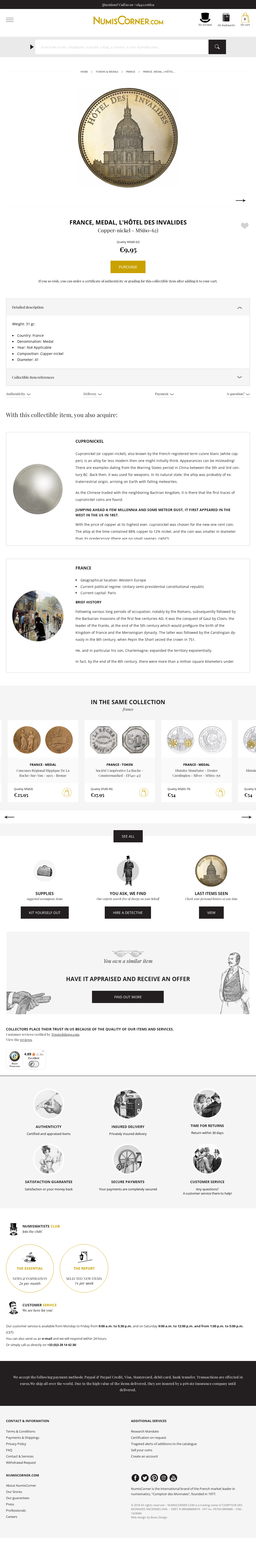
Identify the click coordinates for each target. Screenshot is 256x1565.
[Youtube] (173, 1478)
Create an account (144, 1456)
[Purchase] (67, 793)
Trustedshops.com (65, 1034)
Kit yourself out (44, 912)
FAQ (9, 1450)
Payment (162, 393)
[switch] (34, 1064)
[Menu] (43, 1052)
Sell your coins (141, 1450)
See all (128, 836)
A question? (236, 393)
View (211, 912)
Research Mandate (145, 1431)
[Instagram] (164, 1478)
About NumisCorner (21, 1485)
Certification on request (148, 1438)
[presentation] (15, 200)
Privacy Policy (16, 1444)
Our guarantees (17, 1498)
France (130, 71)
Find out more (128, 997)
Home (84, 71)
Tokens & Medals (107, 71)
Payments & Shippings (22, 1438)
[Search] (217, 47)
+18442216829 (144, 4)
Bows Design (159, 1517)
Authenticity (16, 393)
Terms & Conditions (20, 1431)
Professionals (16, 1510)
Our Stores (14, 1492)
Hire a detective (128, 912)
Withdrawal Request (21, 1462)
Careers (11, 1517)
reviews (26, 1039)
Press (10, 1504)
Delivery (90, 393)
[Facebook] (135, 1478)
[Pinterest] (154, 1478)
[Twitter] (144, 1478)
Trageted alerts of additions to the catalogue (164, 1444)
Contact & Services (20, 1456)
